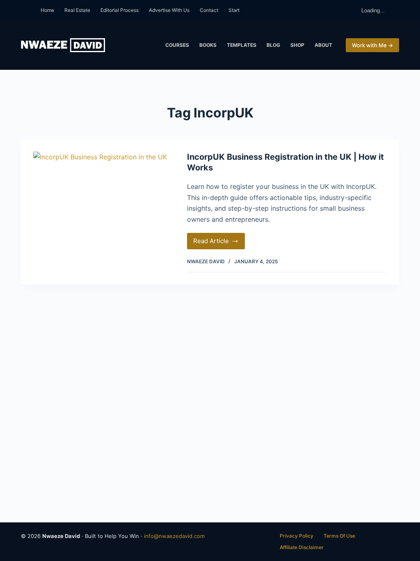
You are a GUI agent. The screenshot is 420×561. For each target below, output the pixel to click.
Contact (209, 10)
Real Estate (77, 10)
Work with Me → (372, 45)
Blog (273, 45)
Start (234, 10)
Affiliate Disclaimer (302, 547)
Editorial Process (119, 10)
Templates (241, 45)
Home (47, 10)
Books (208, 45)
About (323, 45)
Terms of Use (339, 536)
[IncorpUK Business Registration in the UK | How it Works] (104, 218)
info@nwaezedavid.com (174, 536)
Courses (177, 45)
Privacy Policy (296, 536)
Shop (297, 45)
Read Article (219, 243)
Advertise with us (169, 10)
